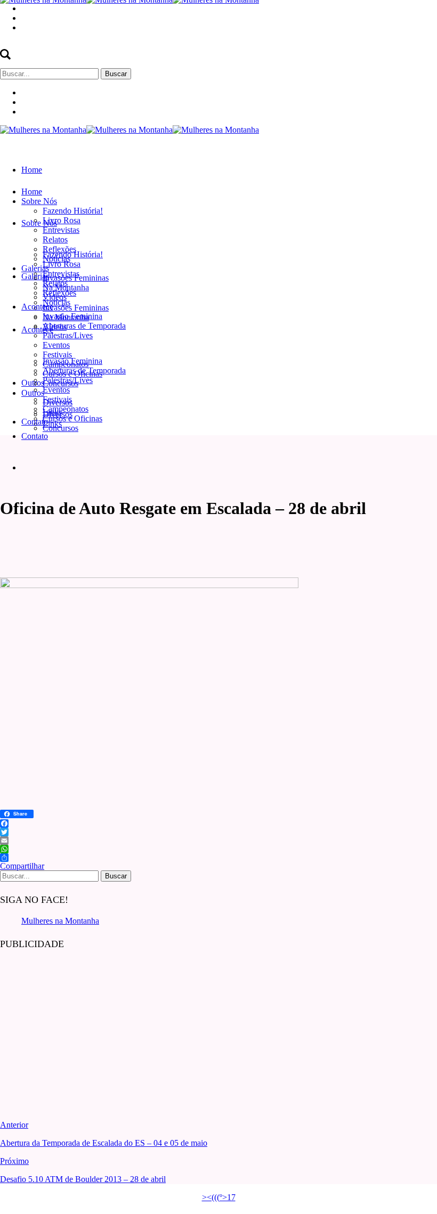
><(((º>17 (219, 1197)
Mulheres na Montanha (60, 920)
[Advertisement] (80, 1027)
